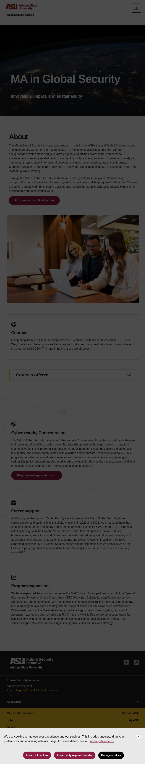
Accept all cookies (37, 755)
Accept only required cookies (75, 755)
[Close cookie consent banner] (138, 736)
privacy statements (102, 741)
